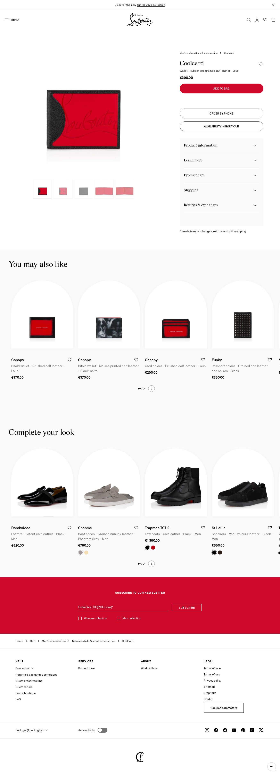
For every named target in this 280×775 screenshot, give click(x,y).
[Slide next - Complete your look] (151, 564)
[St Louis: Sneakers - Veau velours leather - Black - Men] (243, 482)
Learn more (193, 160)
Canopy (17, 360)
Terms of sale (212, 668)
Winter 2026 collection (151, 4)
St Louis (218, 528)
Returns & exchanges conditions (36, 674)
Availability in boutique (221, 126)
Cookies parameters (224, 707)
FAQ (18, 699)
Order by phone (221, 113)
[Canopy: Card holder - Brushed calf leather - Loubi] (176, 314)
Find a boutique (26, 693)
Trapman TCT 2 (157, 528)
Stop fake (210, 692)
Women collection (95, 618)
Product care (194, 175)
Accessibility (86, 730)
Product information (200, 145)
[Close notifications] (273, 4)
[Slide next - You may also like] (151, 388)
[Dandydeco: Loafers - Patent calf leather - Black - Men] (42, 482)
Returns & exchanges (201, 205)
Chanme (85, 528)
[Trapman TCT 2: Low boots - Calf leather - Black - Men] (176, 482)
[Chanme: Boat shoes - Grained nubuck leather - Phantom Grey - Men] (109, 482)
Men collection (132, 618)
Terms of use (212, 674)
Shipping (191, 190)
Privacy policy (212, 680)
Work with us (149, 668)
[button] (271, 766)
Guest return (24, 687)
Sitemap (209, 686)
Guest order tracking (29, 680)
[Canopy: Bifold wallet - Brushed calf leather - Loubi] (42, 314)
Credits (208, 699)
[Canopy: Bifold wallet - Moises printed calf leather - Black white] (109, 314)
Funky (217, 360)
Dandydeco (20, 528)
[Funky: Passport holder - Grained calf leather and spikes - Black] (243, 314)
